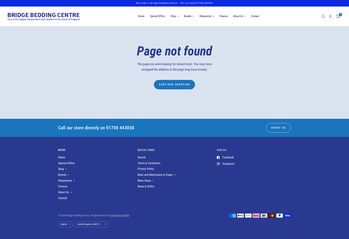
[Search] (323, 16)
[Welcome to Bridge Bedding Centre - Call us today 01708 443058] (174, 3)
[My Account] (330, 16)
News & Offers (146, 186)
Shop (173, 16)
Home (141, 16)
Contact (255, 16)
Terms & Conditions (149, 163)
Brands (187, 16)
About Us (238, 16)
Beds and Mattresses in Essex (155, 175)
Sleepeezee (205, 16)
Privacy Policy (146, 169)
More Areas (144, 180)
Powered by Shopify (119, 215)
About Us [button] (278, 127)
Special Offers (157, 16)
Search (142, 157)
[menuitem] (141, 16)
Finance (224, 16)
